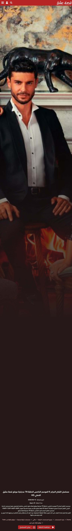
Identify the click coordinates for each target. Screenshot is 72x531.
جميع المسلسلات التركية (45, 520)
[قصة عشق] (64, 3)
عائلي (34, 520)
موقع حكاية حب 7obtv (8, 520)
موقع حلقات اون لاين (35, 523)
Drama (69, 520)
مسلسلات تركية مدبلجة (23, 520)
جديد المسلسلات (59, 520)
